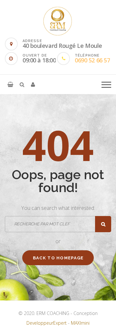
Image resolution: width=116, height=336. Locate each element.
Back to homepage (58, 257)
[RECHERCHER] (103, 224)
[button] (10, 84)
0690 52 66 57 (92, 60)
